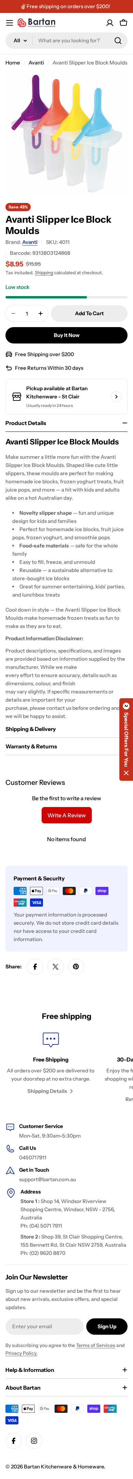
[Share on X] (55, 966)
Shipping (44, 272)
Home (12, 62)
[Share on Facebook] (35, 966)
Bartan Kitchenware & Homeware (64, 1466)
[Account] (110, 23)
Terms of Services (95, 1345)
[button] (126, 739)
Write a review (66, 815)
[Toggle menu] (9, 23)
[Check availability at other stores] (116, 396)
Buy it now (66, 335)
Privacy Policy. (21, 1353)
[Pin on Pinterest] (76, 966)
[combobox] (66, 40)
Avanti (36, 62)
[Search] (118, 40)
